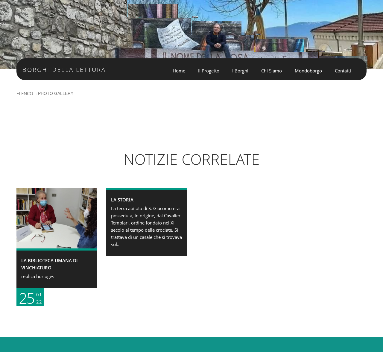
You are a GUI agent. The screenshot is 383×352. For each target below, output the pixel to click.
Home (179, 71)
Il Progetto (208, 71)
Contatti (343, 71)
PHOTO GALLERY (55, 93)
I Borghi (240, 71)
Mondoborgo (308, 71)
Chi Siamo (271, 71)
